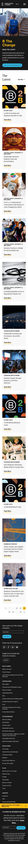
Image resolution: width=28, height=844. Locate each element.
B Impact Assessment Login (9, 701)
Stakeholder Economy (8, 728)
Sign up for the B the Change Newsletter (11, 805)
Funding (4, 777)
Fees (3, 696)
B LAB (4, 768)
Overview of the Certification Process (11, 687)
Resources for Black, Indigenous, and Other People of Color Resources (13, 734)
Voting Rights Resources (8, 738)
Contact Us (5, 796)
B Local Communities (7, 763)
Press (3, 788)
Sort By (20, 79)
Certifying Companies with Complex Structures (11, 708)
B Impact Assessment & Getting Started (12, 698)
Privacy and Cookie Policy (9, 802)
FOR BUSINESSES (7, 716)
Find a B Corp (5, 672)
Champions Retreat (7, 754)
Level (3, 704)
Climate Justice (6, 725)
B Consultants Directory (8, 712)
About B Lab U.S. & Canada (9, 771)
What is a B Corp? (7, 669)
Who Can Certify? (6, 690)
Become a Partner (7, 782)
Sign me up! (7, 636)
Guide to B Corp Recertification (10, 752)
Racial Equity (5, 722)
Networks (4, 757)
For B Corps (5, 749)
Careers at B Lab (6, 785)
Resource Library (6, 719)
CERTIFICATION (6, 681)
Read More (7, 120)
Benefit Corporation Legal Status (10, 741)
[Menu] (24, 4)
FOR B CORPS (6, 746)
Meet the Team (6, 774)
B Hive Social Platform (8, 760)
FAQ (3, 799)
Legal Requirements (7, 693)
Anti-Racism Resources (8, 731)
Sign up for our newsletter (12, 65)
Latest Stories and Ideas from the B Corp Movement (12, 675)
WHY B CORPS (6, 666)
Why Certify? (5, 684)
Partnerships (5, 779)
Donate (6, 660)
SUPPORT (5, 793)
